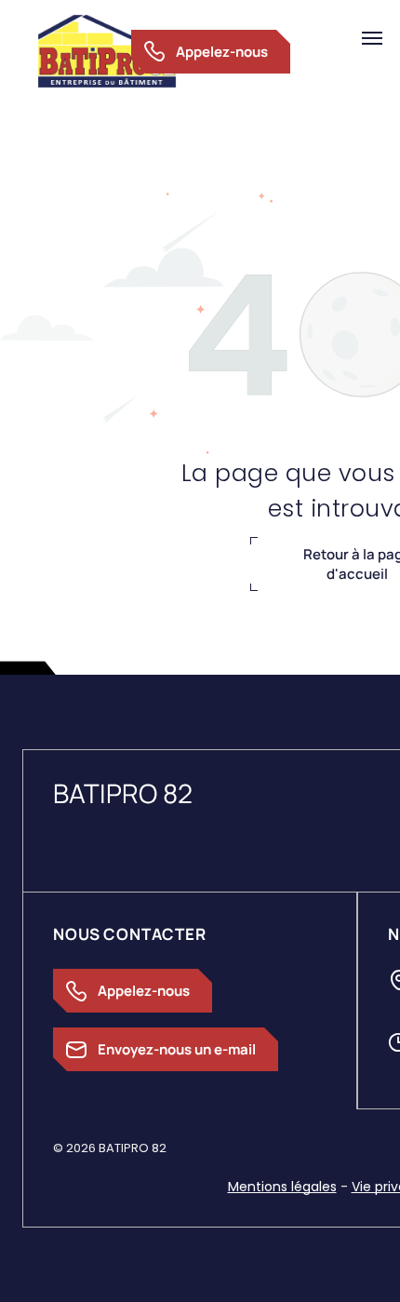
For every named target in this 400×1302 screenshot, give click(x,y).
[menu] (372, 38)
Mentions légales (282, 1186)
